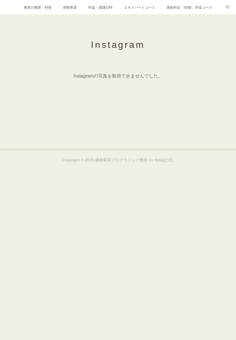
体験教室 (70, 7)
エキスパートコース (139, 7)
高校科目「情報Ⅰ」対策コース (189, 7)
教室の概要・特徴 (38, 7)
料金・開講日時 (100, 7)
